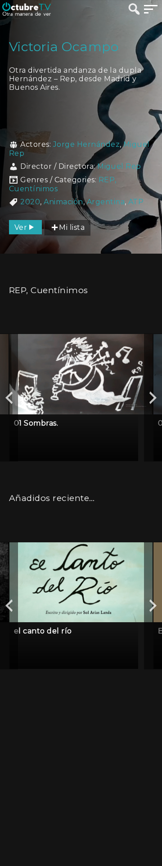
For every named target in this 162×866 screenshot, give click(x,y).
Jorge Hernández (86, 144)
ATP (136, 202)
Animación (63, 202)
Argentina (106, 202)
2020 (30, 202)
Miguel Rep (119, 166)
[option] (81, 397)
